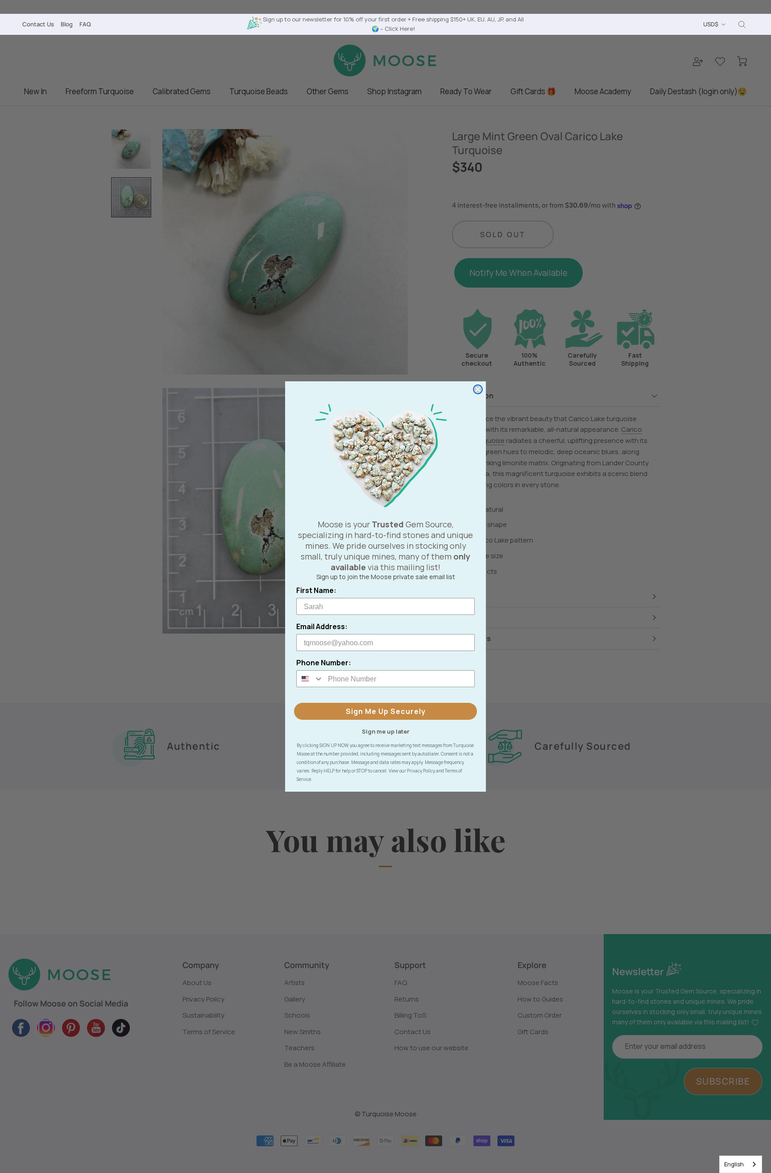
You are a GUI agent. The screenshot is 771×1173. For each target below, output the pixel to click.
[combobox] (740, 1164)
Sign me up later (386, 731)
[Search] (742, 24)
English (734, 1164)
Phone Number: (323, 663)
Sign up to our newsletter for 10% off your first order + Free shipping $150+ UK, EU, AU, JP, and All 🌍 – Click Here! (393, 24)
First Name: (316, 590)
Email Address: (322, 626)
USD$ (710, 24)
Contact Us (38, 24)
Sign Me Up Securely (386, 711)
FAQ (85, 24)
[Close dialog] (477, 389)
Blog (67, 24)
